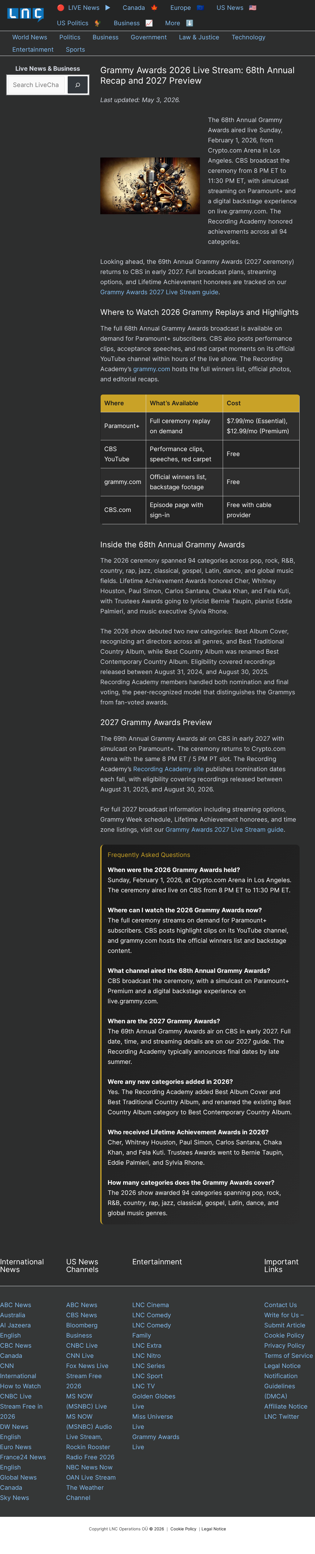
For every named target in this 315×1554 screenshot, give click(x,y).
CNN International (18, 1371)
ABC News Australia (15, 1310)
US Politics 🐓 (79, 23)
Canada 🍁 (140, 7)
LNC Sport (147, 1376)
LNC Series (148, 1366)
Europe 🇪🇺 (187, 7)
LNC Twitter (281, 1416)
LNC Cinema (150, 1305)
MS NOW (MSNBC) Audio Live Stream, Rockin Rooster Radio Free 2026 (90, 1437)
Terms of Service (288, 1355)
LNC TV (143, 1386)
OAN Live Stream (91, 1477)
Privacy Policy (284, 1345)
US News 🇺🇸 (237, 7)
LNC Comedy (151, 1315)
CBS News (81, 1315)
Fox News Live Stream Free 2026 (87, 1376)
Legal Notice (282, 1366)
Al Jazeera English (15, 1330)
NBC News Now (89, 1467)
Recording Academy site (168, 769)
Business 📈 (133, 23)
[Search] (78, 84)
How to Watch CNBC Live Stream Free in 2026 (21, 1401)
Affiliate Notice (286, 1406)
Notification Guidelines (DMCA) (281, 1386)
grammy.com (151, 369)
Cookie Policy (284, 1335)
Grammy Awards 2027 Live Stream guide (159, 292)
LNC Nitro (146, 1355)
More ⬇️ (179, 23)
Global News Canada (18, 1482)
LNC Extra (146, 1345)
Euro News (15, 1447)
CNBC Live (82, 1345)
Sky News (14, 1497)
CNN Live (80, 1355)
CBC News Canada (15, 1350)
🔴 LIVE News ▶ (83, 7)
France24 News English (23, 1462)
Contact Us (280, 1305)
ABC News (81, 1305)
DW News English (14, 1432)
